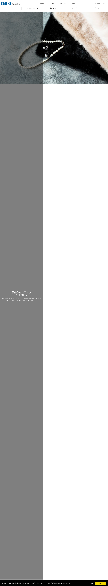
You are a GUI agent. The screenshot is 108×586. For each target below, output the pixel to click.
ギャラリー (97, 8)
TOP (11, 8)
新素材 (73, 3)
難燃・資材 (63, 3)
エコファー (52, 3)
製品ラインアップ (54, 8)
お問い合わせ (97, 3)
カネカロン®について (32, 8)
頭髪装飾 (42, 3)
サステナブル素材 (75, 8)
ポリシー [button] (71, 583)
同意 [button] (100, 583)
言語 (104, 3)
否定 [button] (92, 583)
